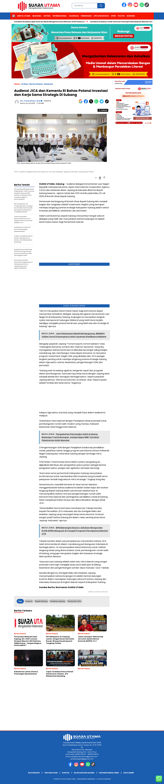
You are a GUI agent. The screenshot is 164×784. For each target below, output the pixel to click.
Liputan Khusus (101, 16)
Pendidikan (86, 16)
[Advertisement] (74, 244)
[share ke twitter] (91, 103)
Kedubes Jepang (57, 601)
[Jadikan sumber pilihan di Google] (81, 103)
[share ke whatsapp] (97, 103)
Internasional (60, 16)
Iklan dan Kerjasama (84, 773)
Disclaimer (128, 773)
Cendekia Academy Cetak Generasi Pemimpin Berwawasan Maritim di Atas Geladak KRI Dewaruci (118, 22)
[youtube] (136, 6)
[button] (96, 177)
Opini (113, 16)
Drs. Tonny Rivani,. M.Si (30, 101)
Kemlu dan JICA (74, 601)
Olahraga (74, 16)
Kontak (65, 773)
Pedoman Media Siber (109, 773)
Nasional (37, 16)
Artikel (47, 16)
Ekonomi (131, 16)
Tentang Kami (51, 773)
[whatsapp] (142, 6)
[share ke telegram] (102, 103)
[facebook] (124, 6)
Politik (121, 16)
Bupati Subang (41, 601)
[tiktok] (147, 6)
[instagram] (130, 6)
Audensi (28, 601)
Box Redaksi (34, 773)
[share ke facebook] (86, 103)
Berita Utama (23, 16)
